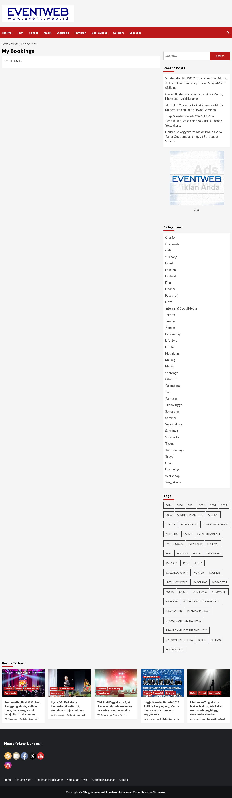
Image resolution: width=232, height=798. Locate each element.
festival (213, 543)
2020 (180, 505)
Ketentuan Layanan (103, 779)
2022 (202, 505)
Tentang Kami (23, 779)
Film (20, 32)
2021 (191, 505)
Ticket (169, 443)
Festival (7, 32)
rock (202, 639)
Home (7, 779)
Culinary (118, 32)
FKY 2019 (182, 553)
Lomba (169, 347)
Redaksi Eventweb (29, 718)
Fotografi (171, 295)
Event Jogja (174, 543)
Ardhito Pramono (190, 514)
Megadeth (219, 582)
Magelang (172, 353)
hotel (197, 553)
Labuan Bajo (173, 334)
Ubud (169, 463)
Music (170, 591)
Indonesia (214, 553)
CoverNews (140, 792)
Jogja (198, 562)
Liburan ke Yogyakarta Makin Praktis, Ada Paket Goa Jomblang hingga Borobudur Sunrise (193, 136)
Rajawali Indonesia (179, 639)
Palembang (173, 386)
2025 (224, 505)
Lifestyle (171, 340)
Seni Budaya (100, 32)
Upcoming (172, 469)
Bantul (171, 524)
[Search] (228, 32)
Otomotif (172, 379)
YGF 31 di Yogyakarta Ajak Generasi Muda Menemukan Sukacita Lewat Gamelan (194, 107)
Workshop (172, 476)
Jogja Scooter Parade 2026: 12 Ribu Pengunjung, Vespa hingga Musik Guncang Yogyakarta (193, 120)
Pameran (80, 32)
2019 (169, 505)
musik (183, 591)
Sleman (216, 639)
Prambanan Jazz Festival (183, 620)
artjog (213, 514)
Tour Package (174, 450)
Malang (170, 360)
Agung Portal (119, 714)
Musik (47, 32)
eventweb (195, 543)
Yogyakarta (173, 482)
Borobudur (189, 524)
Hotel (169, 302)
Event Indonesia (208, 534)
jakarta (171, 562)
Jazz (186, 562)
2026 (169, 514)
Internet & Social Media (181, 308)
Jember (170, 321)
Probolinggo (173, 405)
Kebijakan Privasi (77, 779)
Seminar (170, 418)
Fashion (170, 270)
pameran (172, 601)
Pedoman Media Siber (49, 779)
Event (169, 263)
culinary (172, 534)
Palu (168, 392)
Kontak (123, 779)
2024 (213, 505)
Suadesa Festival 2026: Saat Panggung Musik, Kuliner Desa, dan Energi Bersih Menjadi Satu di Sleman (196, 82)
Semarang (172, 411)
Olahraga (63, 32)
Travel (169, 456)
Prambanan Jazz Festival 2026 (186, 630)
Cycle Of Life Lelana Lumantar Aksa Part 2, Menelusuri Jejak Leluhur (194, 96)
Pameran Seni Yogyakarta (201, 601)
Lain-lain (135, 32)
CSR (168, 250)
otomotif (219, 591)
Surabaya (171, 431)
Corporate (172, 244)
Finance (170, 289)
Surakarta (172, 437)
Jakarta (170, 315)
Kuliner (214, 572)
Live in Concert (177, 582)
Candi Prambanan (215, 524)
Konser (33, 32)
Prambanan (174, 611)
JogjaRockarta (177, 572)
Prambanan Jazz (198, 611)
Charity (170, 237)
